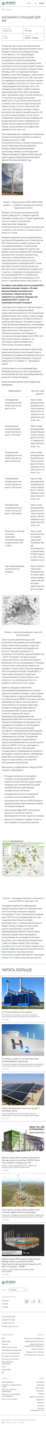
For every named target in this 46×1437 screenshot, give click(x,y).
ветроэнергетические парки (28, 83)
